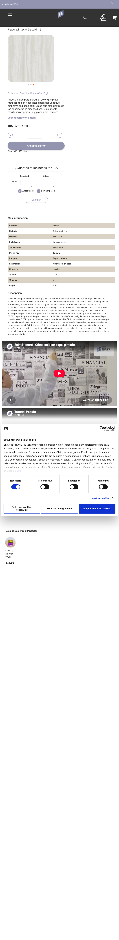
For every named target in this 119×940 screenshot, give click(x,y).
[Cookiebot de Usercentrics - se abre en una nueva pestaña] (101, 428)
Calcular (36, 199)
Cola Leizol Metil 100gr (9, 553)
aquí (19, 471)
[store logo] (61, 14)
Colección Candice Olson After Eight (28, 93)
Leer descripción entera (22, 117)
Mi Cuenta (102, 17)
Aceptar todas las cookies (97, 508)
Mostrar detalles (100, 498)
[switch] (44, 487)
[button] (28, 84)
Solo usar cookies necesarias (21, 508)
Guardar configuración (59, 508)
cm (30, 186)
